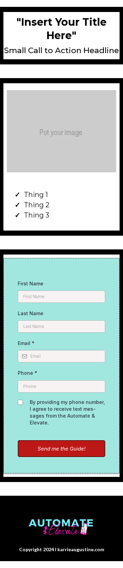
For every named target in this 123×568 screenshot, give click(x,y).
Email (26, 343)
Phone (27, 373)
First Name (30, 283)
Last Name (30, 313)
